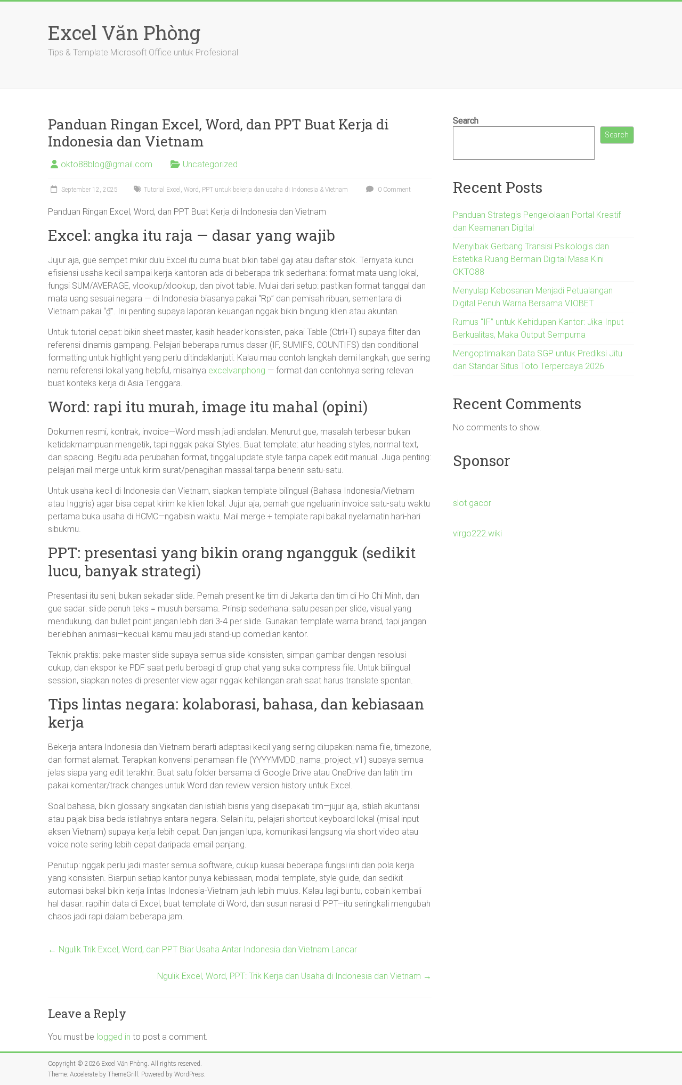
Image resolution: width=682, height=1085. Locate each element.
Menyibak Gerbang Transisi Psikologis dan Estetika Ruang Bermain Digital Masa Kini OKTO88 (531, 259)
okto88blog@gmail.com (106, 164)
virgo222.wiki (477, 533)
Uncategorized (210, 164)
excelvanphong (236, 370)
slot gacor (472, 503)
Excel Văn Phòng (124, 32)
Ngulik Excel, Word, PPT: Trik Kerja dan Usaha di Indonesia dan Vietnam (294, 976)
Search (465, 121)
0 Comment (393, 189)
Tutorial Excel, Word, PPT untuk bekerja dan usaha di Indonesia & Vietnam (246, 189)
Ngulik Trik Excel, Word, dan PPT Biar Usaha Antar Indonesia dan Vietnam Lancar (202, 949)
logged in (113, 1037)
